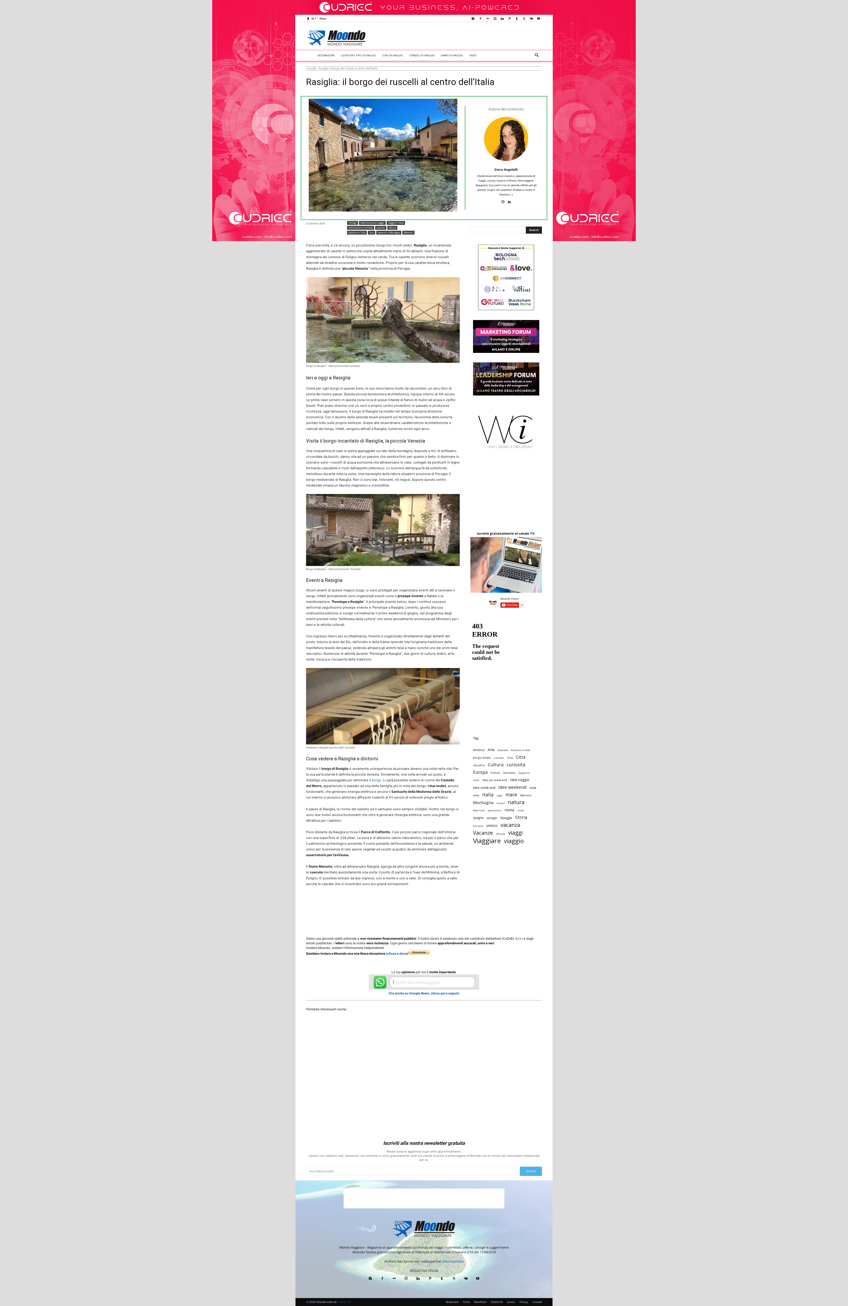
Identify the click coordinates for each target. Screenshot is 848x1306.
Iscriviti (530, 1171)
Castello (499, 757)
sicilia (520, 810)
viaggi (515, 832)
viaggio (514, 840)
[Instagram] (495, 18)
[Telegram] (414, 900)
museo (501, 803)
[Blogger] (473, 18)
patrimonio (495, 810)
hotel (476, 780)
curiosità (516, 764)
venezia (500, 833)
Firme (466, 1302)
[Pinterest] (509, 18)
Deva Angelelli (506, 169)
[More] (425, 900)
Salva (364, 901)
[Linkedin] (502, 18)
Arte (491, 749)
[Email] (394, 900)
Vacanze (483, 833)
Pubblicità (496, 1302)
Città (521, 757)
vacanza (510, 824)
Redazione (452, 1302)
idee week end (484, 787)
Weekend (408, 232)
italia (488, 794)
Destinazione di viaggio (372, 222)
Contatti (537, 1302)
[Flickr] (487, 18)
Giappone (524, 772)
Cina (510, 758)
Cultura (496, 764)
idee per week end (494, 780)
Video (473, 55)
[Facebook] (480, 18)
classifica (479, 765)
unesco (492, 825)
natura (516, 802)
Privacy (523, 1302)
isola (533, 787)
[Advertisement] (460, 38)
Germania (509, 772)
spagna (478, 818)
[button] (536, 56)
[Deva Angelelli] (506, 139)
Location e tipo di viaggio (358, 55)
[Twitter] (524, 18)
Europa (480, 772)
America (479, 750)
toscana (478, 825)
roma (509, 810)
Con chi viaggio (392, 55)
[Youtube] (538, 18)
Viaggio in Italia (396, 222)
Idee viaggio (519, 780)
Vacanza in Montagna (389, 232)
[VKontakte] (531, 18)
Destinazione (326, 55)
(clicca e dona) (397, 953)
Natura (392, 227)
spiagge (491, 818)
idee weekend (512, 787)
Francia (495, 772)
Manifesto (480, 1302)
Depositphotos (453, 1261)
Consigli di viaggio (422, 55)
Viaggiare (487, 840)
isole (476, 795)
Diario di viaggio (452, 55)
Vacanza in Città (356, 232)
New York (479, 810)
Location (381, 227)
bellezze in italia (520, 750)
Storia (521, 817)
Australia (503, 750)
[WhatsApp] (374, 900)
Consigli (311, 68)
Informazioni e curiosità (360, 227)
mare (511, 794)
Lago (499, 795)
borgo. (377, 780)
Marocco (526, 795)
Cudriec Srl (344, 1302)
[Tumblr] (516, 18)
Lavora (511, 1302)
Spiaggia (506, 818)
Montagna (483, 802)
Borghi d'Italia (482, 757)
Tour (371, 232)
